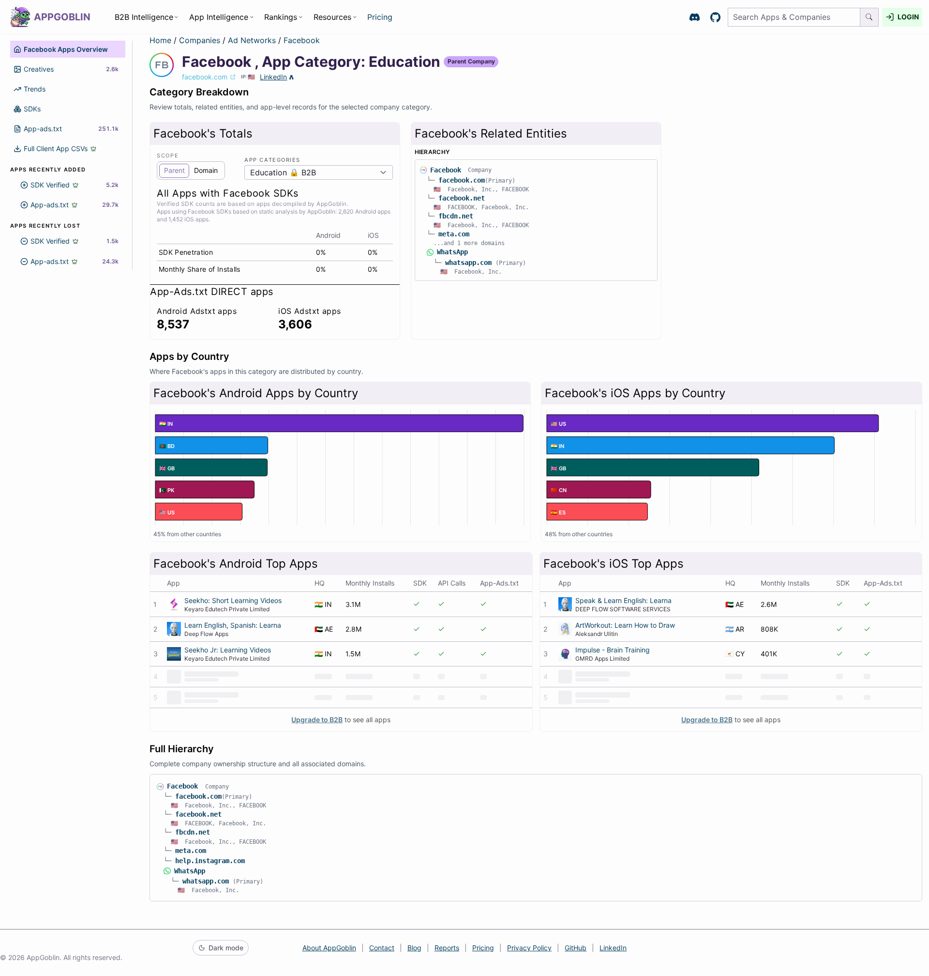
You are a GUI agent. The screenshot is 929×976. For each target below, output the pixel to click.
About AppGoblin (329, 948)
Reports (447, 948)
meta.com (453, 234)
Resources (332, 17)
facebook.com (461, 180)
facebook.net (461, 198)
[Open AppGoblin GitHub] (715, 17)
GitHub (575, 948)
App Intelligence (218, 17)
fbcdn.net (455, 216)
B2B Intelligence (144, 17)
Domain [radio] (206, 170)
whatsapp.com (468, 262)
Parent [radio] (174, 170)
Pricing (379, 17)
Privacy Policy (529, 948)
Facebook (302, 40)
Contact (381, 948)
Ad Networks (253, 40)
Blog (414, 948)
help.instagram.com (210, 861)
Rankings (280, 17)
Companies (201, 40)
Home (160, 40)
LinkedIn (273, 77)
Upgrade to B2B (317, 719)
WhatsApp (452, 252)
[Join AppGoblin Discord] (694, 17)
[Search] (869, 17)
